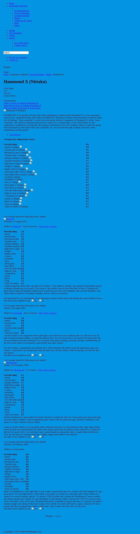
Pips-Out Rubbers (22, 13)
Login (6, 72)
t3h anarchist (18, 370)
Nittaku (49, 74)
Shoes (17, 25)
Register (7, 67)
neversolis (17, 313)
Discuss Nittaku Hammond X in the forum (22, 108)
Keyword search (21, 43)
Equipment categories (18, 6)
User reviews (15, 134)
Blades (17, 18)
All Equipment (15, 33)
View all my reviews (48, 226)
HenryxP (17, 226)
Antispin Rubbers (22, 16)
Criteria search (20, 45)
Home (11, 3)
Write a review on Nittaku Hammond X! (21, 103)
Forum (12, 35)
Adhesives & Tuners (23, 20)
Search (12, 38)
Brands (12, 30)
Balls (16, 23)
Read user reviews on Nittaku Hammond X (22, 105)
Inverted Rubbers (21, 11)
